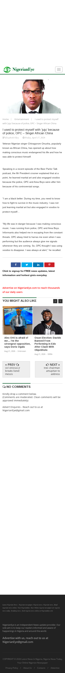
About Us (27, 668)
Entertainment (22, 119)
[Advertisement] (32, 32)
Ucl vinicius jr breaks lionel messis (12, 370)
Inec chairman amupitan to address (52, 370)
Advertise (55, 668)
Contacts (41, 668)
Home (5, 119)
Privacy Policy (12, 668)
